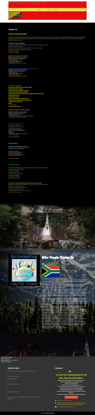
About (44, 9)
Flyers (49, 9)
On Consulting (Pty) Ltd (27, 3)
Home (39, 9)
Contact (55, 9)
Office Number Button (71, 397)
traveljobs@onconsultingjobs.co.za (56, 326)
